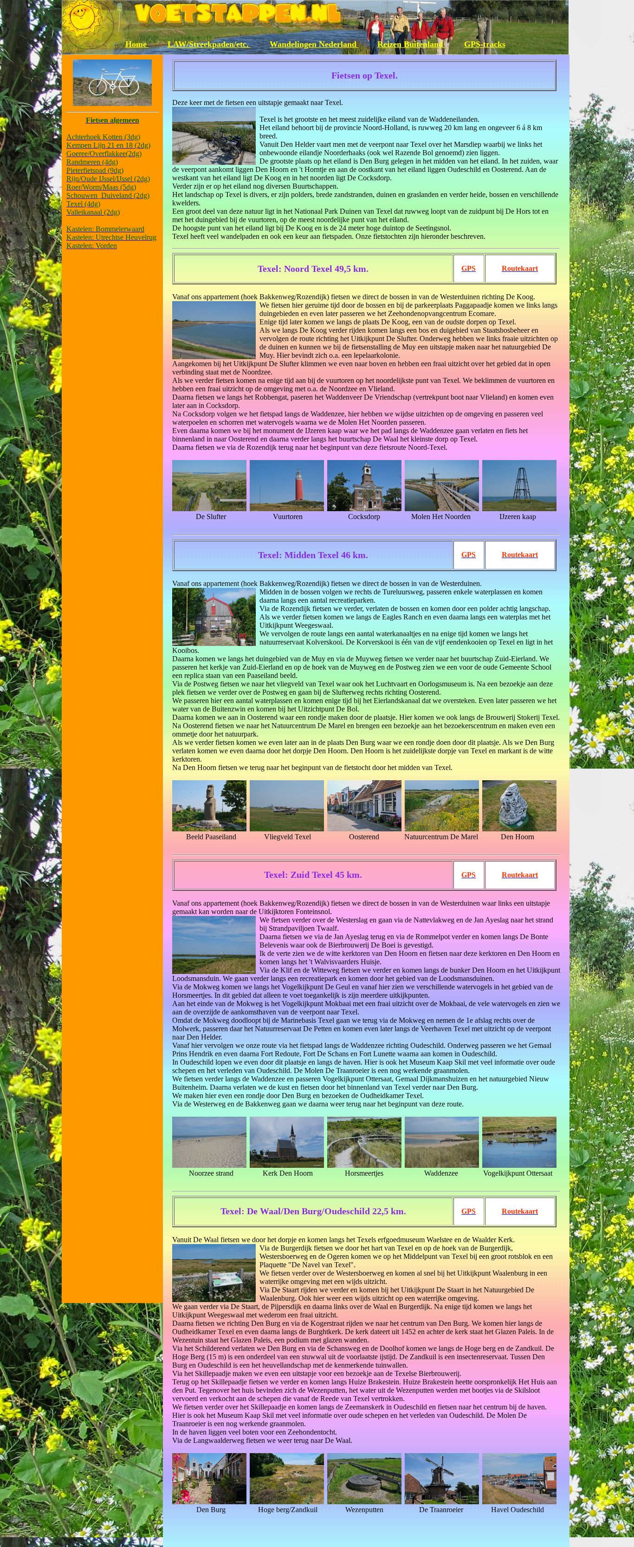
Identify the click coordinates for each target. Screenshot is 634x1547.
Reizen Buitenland (411, 44)
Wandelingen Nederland (314, 44)
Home (137, 44)
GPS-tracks (484, 44)
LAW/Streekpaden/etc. (209, 44)
